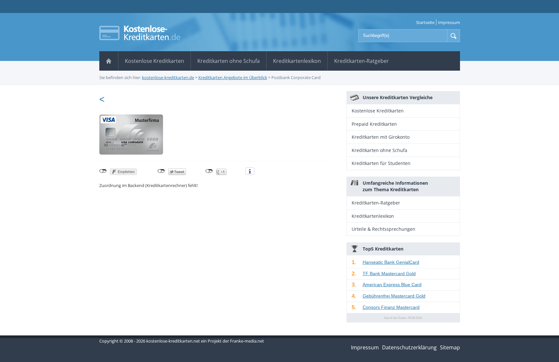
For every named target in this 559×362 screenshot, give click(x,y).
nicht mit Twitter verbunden (161, 171)
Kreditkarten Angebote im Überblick (232, 77)
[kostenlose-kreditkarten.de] (139, 32)
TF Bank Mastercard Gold (389, 273)
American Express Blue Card (392, 284)
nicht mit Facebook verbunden (103, 171)
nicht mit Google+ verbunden (209, 171)
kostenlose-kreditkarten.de (168, 77)
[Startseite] (108, 61)
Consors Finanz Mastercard (391, 307)
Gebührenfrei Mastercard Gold (394, 295)
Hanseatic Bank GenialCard (391, 262)
